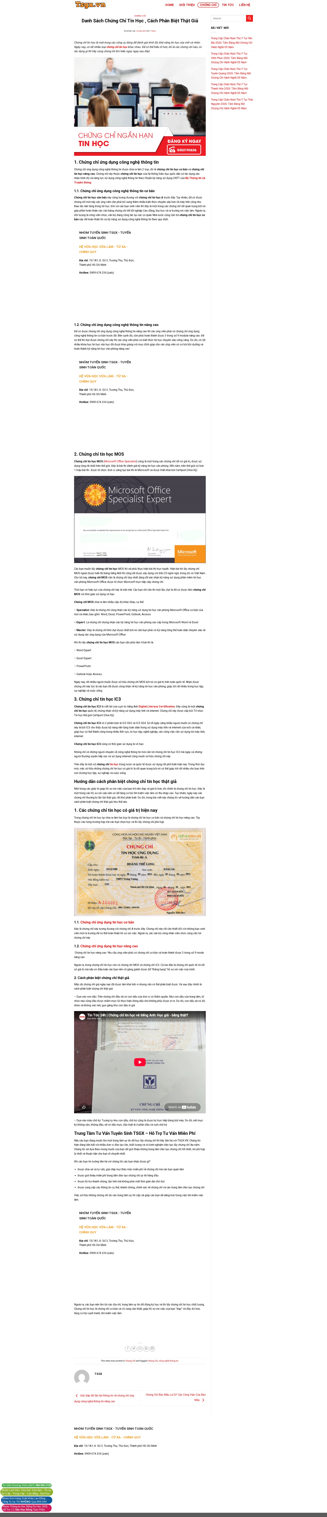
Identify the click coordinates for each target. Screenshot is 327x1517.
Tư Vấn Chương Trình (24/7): (27, 1485)
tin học (114, 764)
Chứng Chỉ (208, 5)
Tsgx (153, 31)
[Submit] (249, 18)
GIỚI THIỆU (187, 5)
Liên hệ (244, 5)
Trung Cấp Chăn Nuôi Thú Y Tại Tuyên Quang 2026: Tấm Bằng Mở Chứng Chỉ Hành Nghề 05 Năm (231, 73)
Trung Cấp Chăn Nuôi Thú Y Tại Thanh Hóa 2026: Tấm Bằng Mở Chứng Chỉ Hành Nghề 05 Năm (229, 89)
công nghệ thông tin (168, 1360)
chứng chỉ (153, 1360)
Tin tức (228, 5)
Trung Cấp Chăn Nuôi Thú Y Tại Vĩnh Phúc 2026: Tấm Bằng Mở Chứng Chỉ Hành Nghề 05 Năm (229, 58)
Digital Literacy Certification (157, 706)
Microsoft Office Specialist (120, 461)
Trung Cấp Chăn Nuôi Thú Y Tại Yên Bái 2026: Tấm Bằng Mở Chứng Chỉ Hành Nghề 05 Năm (231, 43)
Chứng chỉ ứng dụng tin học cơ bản (107, 922)
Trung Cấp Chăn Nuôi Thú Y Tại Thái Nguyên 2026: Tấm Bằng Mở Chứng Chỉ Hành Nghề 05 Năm (232, 104)
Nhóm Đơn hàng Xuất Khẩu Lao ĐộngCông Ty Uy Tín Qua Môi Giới (24, 1500)
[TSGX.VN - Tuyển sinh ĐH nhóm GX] (91, 5)
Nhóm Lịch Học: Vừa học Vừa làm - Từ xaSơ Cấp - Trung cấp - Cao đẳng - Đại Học (26, 1492)
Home (169, 5)
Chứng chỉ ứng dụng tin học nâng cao (109, 946)
